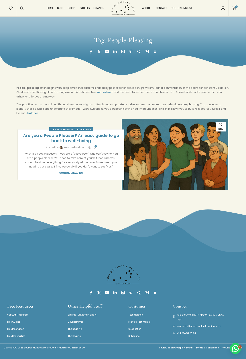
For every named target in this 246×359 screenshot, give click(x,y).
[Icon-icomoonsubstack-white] (155, 52)
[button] (235, 348)
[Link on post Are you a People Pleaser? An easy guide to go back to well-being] (175, 154)
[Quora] (139, 52)
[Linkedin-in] (115, 52)
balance (32, 113)
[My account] (223, 8)
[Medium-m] (147, 52)
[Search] (21, 8)
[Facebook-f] (91, 52)
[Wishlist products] (10, 8)
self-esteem (105, 92)
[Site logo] (123, 8)
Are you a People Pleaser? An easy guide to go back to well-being (71, 138)
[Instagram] (123, 52)
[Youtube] (107, 52)
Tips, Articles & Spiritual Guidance (71, 129)
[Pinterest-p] (131, 52)
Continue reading (71, 172)
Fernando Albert (75, 147)
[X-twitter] (99, 52)
